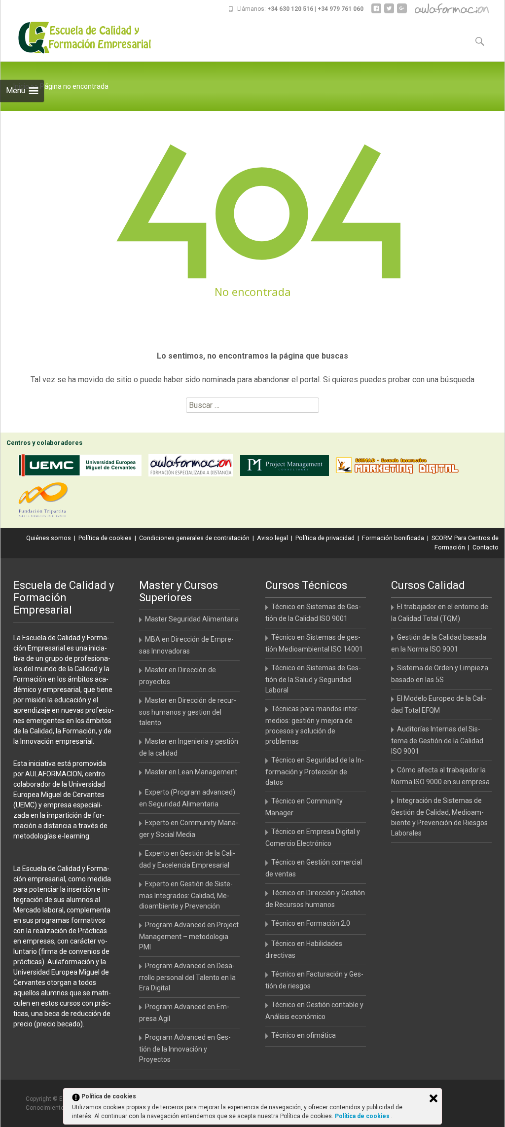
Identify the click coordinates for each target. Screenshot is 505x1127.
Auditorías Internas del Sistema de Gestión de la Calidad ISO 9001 (437, 740)
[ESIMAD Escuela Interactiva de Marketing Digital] (399, 467)
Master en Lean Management (191, 772)
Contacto (485, 547)
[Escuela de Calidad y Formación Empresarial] (77, 37)
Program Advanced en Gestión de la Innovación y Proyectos (185, 1048)
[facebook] (376, 12)
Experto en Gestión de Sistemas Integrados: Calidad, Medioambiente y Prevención (186, 895)
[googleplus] (402, 12)
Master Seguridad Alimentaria (192, 619)
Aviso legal (272, 538)
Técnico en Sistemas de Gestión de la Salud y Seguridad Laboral (313, 679)
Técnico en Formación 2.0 (310, 923)
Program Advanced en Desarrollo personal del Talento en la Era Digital (187, 977)
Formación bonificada (393, 538)
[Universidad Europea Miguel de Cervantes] (82, 467)
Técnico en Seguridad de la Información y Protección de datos (314, 771)
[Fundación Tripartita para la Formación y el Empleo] (45, 501)
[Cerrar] (433, 1098)
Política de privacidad (325, 538)
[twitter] (389, 12)
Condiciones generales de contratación (194, 538)
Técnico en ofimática (303, 1035)
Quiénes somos (48, 538)
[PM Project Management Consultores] (287, 467)
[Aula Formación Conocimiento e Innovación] (193, 467)
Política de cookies (105, 538)
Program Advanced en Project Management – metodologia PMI (189, 936)
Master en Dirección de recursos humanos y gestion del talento (187, 711)
